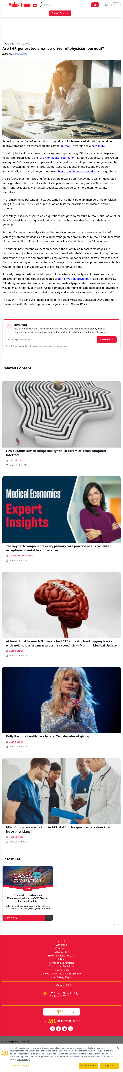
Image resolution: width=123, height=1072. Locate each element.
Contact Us (61, 948)
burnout (66, 146)
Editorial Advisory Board (61, 955)
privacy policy (62, 346)
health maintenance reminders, (77, 171)
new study (98, 146)
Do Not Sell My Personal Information (61, 973)
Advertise (61, 944)
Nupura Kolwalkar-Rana (21, 555)
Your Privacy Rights (61, 977)
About (61, 941)
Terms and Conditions (61, 962)
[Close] (118, 1048)
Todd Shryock (16, 460)
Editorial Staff (61, 952)
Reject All (109, 1065)
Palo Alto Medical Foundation (57, 157)
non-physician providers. (73, 278)
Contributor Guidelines (61, 966)
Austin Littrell (16, 650)
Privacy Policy (61, 970)
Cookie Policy (23, 1059)
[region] (61, 1058)
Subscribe (105, 339)
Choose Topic (58, 13)
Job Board (61, 959)
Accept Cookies (88, 1065)
